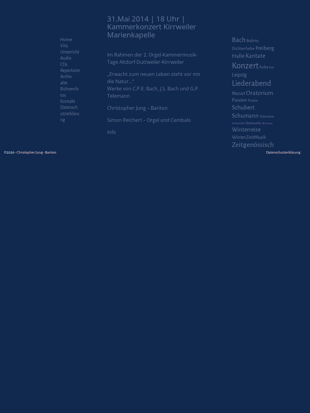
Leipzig (239, 75)
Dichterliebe (243, 48)
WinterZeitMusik (249, 137)
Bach (239, 40)
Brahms (252, 41)
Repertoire (70, 70)
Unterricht (69, 52)
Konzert (245, 65)
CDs (64, 64)
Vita (64, 45)
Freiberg (265, 48)
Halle (238, 56)
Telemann (266, 117)
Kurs (271, 67)
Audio (65, 58)
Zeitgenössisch (253, 144)
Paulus (253, 100)
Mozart (238, 93)
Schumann (245, 116)
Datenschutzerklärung (69, 113)
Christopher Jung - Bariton (36, 152)
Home (66, 39)
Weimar (267, 123)
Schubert (243, 107)
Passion (239, 100)
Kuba (263, 67)
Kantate (255, 56)
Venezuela (253, 123)
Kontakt (67, 101)
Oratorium (259, 93)
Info (111, 132)
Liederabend (251, 83)
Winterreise (246, 130)
